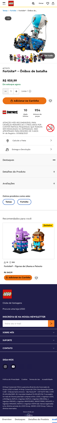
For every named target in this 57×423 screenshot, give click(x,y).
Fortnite (13, 10)
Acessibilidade (47, 379)
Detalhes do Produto (38, 419)
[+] (16, 91)
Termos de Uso (34, 379)
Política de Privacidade (11, 379)
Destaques (20, 419)
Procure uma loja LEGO (14, 309)
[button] (4, 2)
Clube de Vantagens (12, 303)
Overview (7, 419)
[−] (5, 91)
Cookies (24, 379)
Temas (5, 10)
